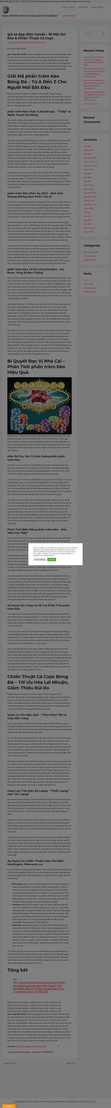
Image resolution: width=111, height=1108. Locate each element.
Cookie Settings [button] (40, 559)
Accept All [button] (52, 559)
